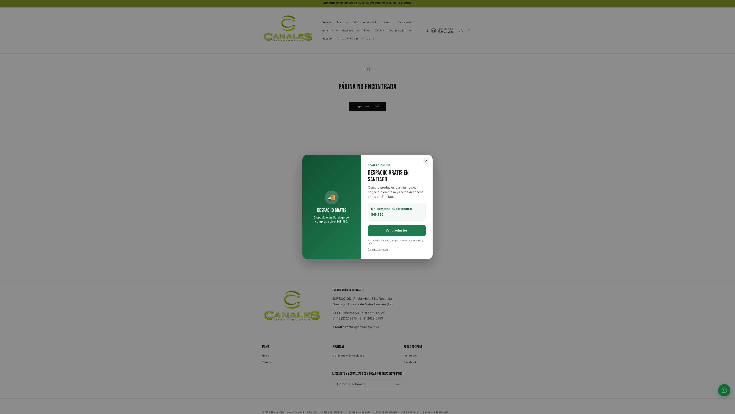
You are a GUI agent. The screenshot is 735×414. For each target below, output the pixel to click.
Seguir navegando (378, 249)
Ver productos (397, 230)
